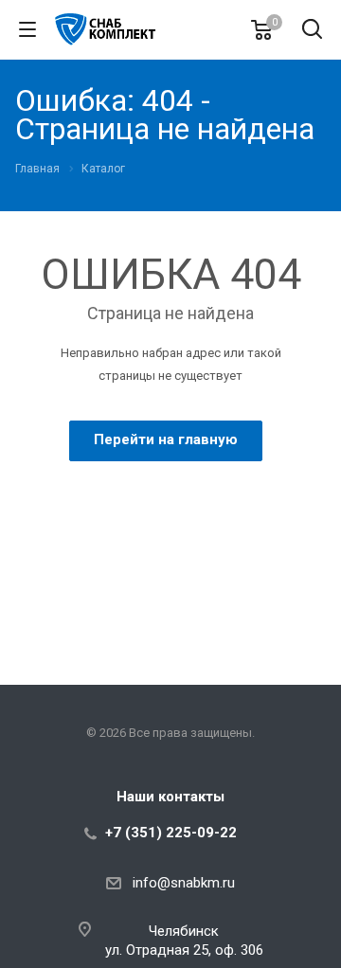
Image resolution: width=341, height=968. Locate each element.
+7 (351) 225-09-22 (171, 832)
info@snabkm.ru (184, 882)
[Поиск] (312, 31)
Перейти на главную (166, 439)
